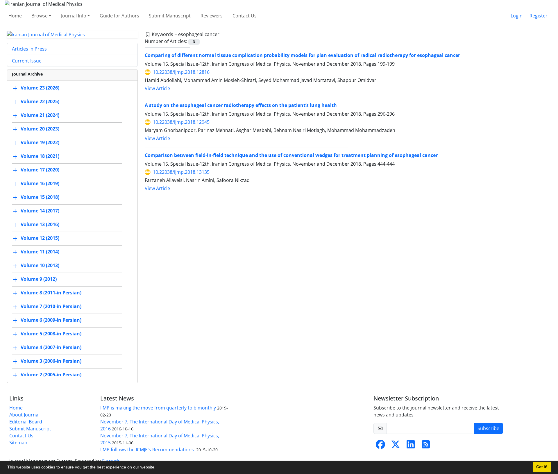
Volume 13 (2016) (40, 224)
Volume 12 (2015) (40, 238)
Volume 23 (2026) (40, 88)
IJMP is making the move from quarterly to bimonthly (158, 408)
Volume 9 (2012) (39, 279)
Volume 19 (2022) (40, 142)
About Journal (24, 415)
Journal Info (73, 15)
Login (517, 15)
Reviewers (212, 15)
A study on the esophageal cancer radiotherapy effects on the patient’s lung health (241, 105)
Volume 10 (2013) (40, 265)
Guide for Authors (119, 15)
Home (15, 15)
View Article (157, 88)
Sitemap (18, 442)
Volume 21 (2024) (40, 115)
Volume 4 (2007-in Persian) (51, 347)
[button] (157, 468)
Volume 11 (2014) (40, 252)
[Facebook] (380, 446)
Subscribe (488, 428)
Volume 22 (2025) (40, 102)
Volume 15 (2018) (40, 197)
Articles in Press (29, 49)
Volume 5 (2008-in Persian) (51, 334)
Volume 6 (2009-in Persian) (51, 320)
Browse (39, 15)
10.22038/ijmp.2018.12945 (181, 122)
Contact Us (245, 15)
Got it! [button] (541, 467)
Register (539, 15)
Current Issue (27, 61)
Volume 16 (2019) (40, 183)
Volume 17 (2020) (40, 170)
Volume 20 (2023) (40, 129)
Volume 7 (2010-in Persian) (51, 306)
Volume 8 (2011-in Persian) (51, 293)
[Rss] (426, 446)
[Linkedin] (411, 446)
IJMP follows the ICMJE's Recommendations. (147, 449)
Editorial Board (25, 421)
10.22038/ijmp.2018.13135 (181, 172)
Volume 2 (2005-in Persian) (51, 375)
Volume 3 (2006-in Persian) (51, 361)
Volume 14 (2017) (40, 211)
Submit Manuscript (170, 15)
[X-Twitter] (396, 446)
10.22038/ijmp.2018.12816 (181, 72)
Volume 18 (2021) (40, 156)
